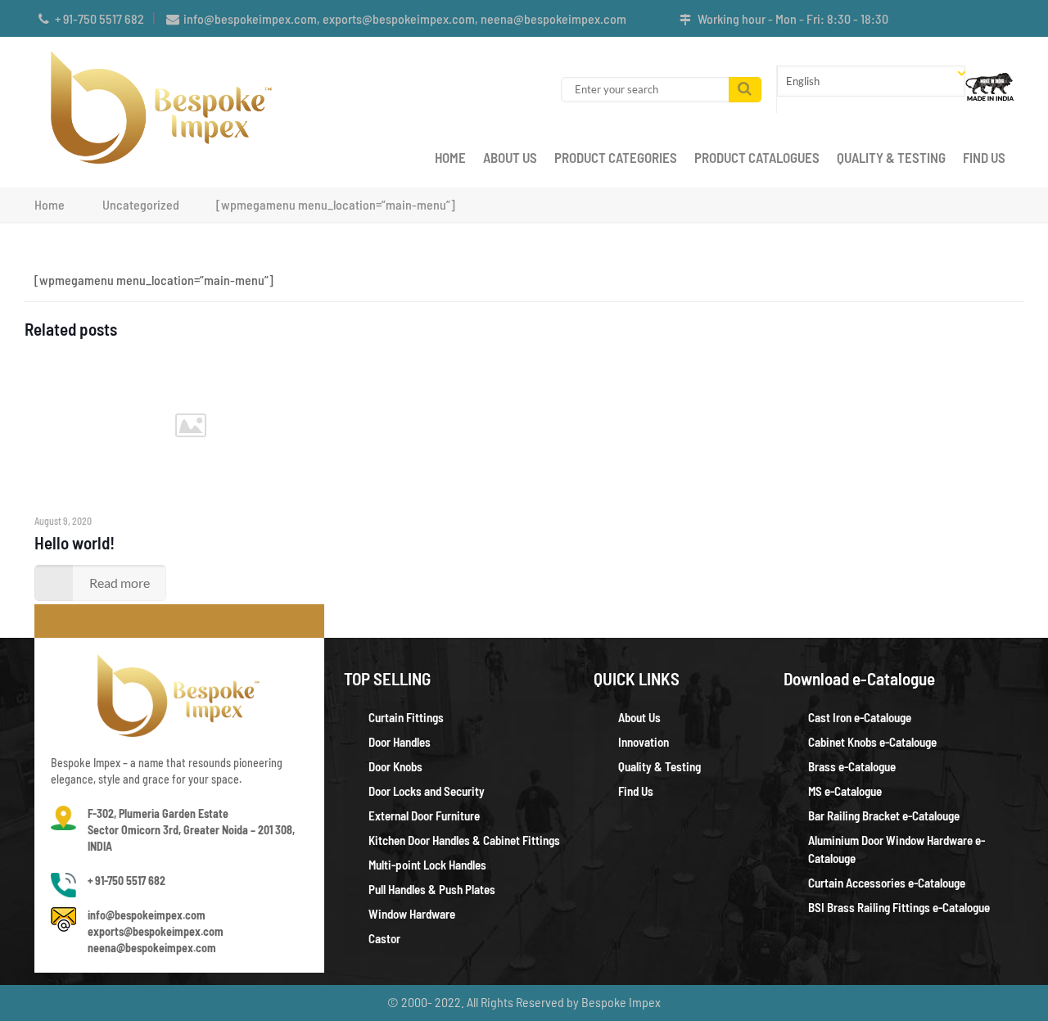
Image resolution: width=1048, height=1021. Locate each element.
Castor (384, 938)
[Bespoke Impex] (162, 105)
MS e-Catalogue (845, 791)
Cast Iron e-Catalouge (859, 717)
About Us (639, 717)
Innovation (643, 741)
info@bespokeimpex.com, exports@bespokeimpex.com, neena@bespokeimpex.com (404, 18)
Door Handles (399, 741)
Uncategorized (140, 204)
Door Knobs (395, 766)
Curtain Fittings (406, 717)
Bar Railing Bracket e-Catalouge (884, 815)
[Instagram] (1005, 18)
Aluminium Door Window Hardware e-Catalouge (896, 849)
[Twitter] (983, 18)
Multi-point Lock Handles (427, 864)
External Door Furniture (424, 815)
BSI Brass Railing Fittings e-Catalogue (899, 907)
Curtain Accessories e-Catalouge (886, 882)
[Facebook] (960, 18)
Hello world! (74, 542)
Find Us (635, 791)
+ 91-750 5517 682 (99, 18)
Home (49, 204)
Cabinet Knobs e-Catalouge (872, 741)
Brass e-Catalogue (852, 766)
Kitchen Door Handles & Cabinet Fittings (464, 840)
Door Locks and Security (426, 791)
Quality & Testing (659, 766)
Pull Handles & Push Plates (431, 889)
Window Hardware (411, 913)
